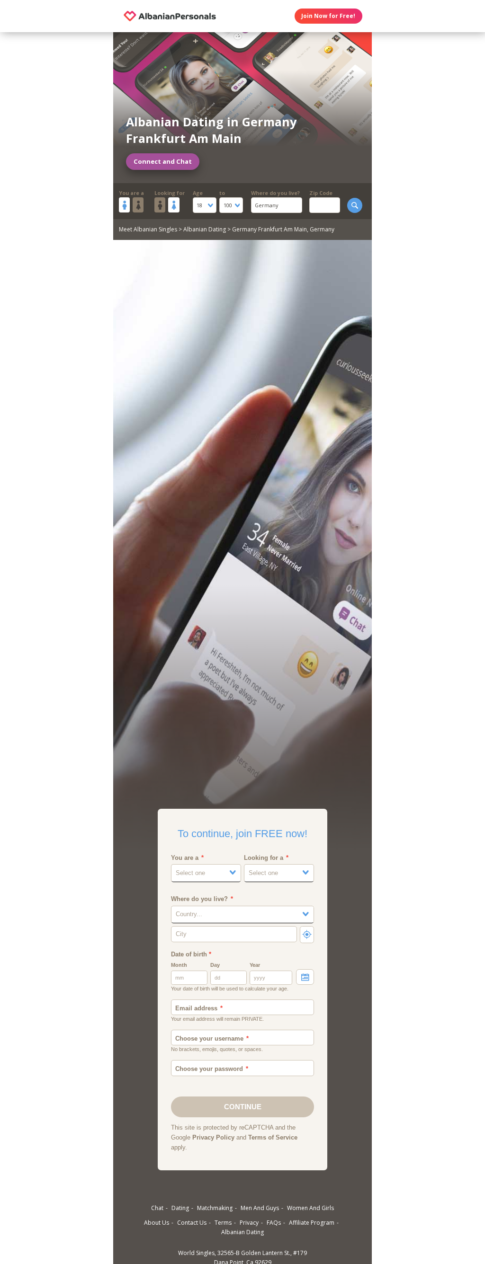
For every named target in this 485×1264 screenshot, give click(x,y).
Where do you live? (275, 192)
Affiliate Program (311, 1223)
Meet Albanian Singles (148, 229)
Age (198, 192)
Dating (180, 1208)
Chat (157, 1208)
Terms (223, 1223)
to (222, 192)
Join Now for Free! (328, 16)
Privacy (249, 1223)
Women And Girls (310, 1208)
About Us (156, 1223)
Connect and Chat (163, 161)
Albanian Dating (204, 229)
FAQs (274, 1223)
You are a (131, 192)
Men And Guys (260, 1208)
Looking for (169, 192)
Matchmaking (215, 1208)
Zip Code (320, 192)
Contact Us (192, 1223)
